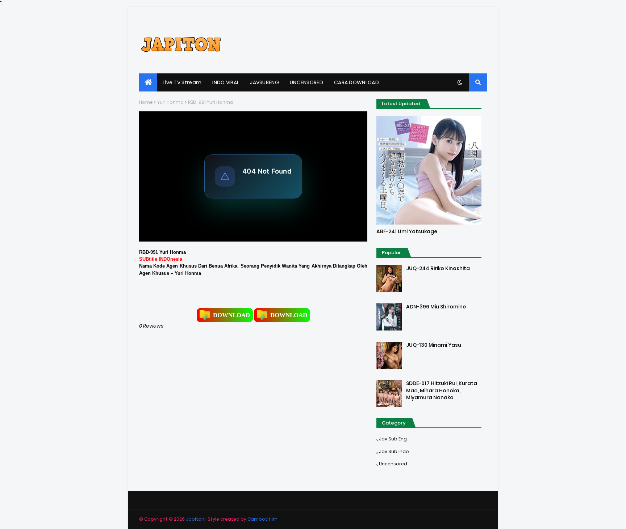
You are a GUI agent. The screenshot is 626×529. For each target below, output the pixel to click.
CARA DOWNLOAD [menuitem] (356, 82)
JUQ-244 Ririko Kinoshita (438, 268)
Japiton (195, 519)
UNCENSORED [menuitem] (306, 82)
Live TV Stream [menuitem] (182, 82)
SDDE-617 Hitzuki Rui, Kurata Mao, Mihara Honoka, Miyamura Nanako (441, 390)
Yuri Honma (170, 102)
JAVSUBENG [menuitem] (264, 82)
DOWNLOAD (231, 315)
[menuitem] (148, 82)
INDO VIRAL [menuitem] (225, 82)
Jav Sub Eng (393, 439)
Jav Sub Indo (394, 451)
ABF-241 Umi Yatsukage (406, 231)
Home (146, 102)
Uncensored (393, 464)
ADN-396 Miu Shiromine (436, 306)
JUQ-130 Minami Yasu (433, 345)
